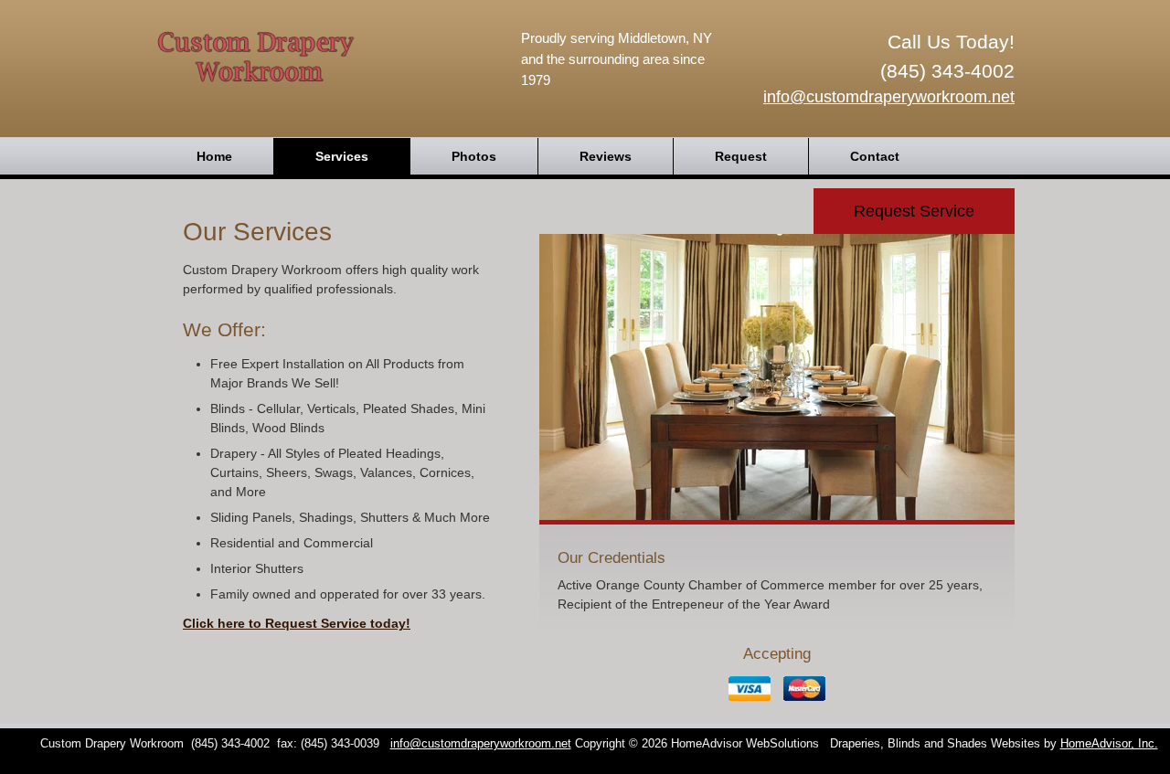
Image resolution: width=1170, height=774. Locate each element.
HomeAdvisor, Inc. (1109, 743)
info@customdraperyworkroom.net (889, 97)
